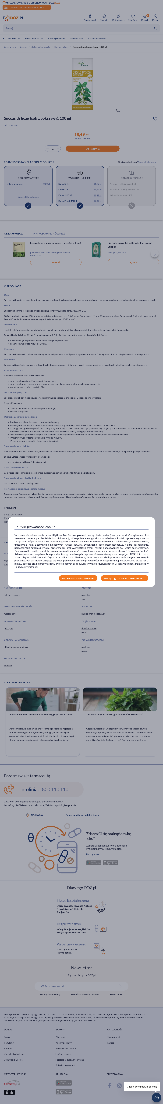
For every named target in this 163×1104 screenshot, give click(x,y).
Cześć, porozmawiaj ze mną (142, 1086)
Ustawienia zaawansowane (78, 578)
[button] (156, 1097)
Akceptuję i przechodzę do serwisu (124, 578)
